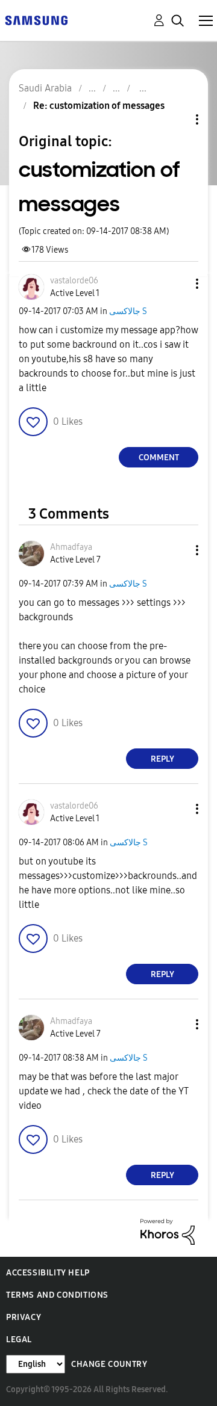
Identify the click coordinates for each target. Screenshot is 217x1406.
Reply (162, 759)
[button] (177, 283)
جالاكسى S (128, 311)
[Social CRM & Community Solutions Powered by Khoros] (167, 1231)
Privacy (23, 1317)
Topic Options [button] (176, 119)
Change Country (109, 1364)
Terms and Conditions (57, 1295)
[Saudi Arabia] (36, 19)
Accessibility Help (48, 1273)
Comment (159, 457)
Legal (19, 1339)
